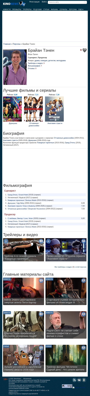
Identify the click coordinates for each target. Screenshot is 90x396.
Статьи (46, 9)
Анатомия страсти (55, 123)
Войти (44, 2)
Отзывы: (32, 68)
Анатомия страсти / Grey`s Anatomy (21, 206)
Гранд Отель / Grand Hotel (18, 195)
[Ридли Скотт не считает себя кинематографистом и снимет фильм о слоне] (65, 325)
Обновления (27, 378)
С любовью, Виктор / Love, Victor (20, 218)
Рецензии (37, 9)
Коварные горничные (45, 143)
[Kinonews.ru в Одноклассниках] (84, 380)
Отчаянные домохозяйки (34, 124)
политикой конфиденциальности (20, 387)
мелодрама (61, 60)
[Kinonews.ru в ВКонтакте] (79, 380)
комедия (44, 60)
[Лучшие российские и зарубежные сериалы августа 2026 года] (23, 359)
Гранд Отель (70, 143)
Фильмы (54, 9)
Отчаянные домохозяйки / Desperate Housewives (26, 209)
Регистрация (34, 2)
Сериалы (63, 9)
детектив (52, 60)
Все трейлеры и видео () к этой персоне (70, 267)
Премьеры (16, 9)
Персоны (73, 9)
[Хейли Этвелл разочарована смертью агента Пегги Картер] (23, 292)
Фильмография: (35, 66)
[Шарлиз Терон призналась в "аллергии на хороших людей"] (23, 325)
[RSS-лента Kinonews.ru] (74, 380)
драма (37, 60)
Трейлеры (27, 9)
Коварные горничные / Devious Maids (22, 200)
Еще (80, 9)
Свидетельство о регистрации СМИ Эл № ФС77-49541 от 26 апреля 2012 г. (29, 391)
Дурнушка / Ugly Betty (16, 203)
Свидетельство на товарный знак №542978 (23, 394)
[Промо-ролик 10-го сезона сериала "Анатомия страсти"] (65, 250)
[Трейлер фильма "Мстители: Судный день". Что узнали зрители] (65, 359)
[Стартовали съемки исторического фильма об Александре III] (65, 292)
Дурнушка (13, 123)
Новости (7, 9)
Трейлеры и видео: (36, 63)
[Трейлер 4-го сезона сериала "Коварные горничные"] (23, 250)
